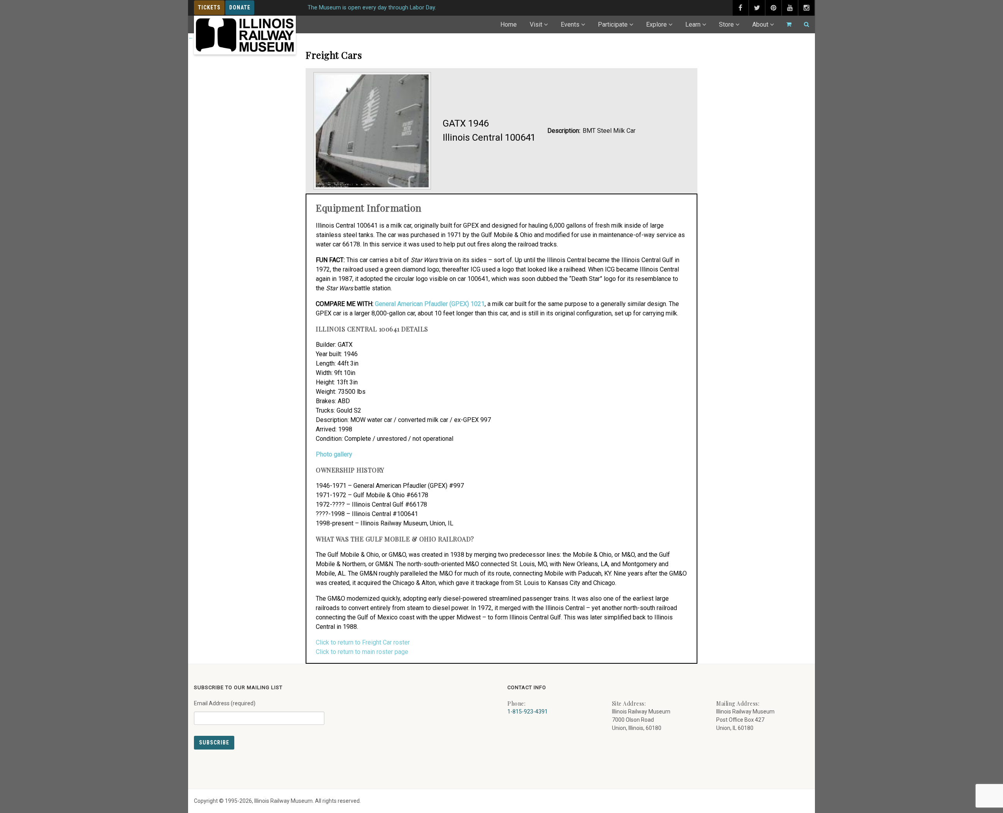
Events (570, 24)
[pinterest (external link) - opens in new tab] (773, 8)
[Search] (803, 24)
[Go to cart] (785, 24)
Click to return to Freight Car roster (363, 642)
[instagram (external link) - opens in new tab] (806, 8)
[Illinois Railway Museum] (245, 35)
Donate (239, 7)
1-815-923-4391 (527, 711)
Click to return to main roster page (362, 651)
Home (508, 24)
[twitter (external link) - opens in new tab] (757, 8)
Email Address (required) (224, 703)
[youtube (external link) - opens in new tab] (790, 8)
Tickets (209, 7)
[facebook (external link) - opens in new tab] (740, 8)
